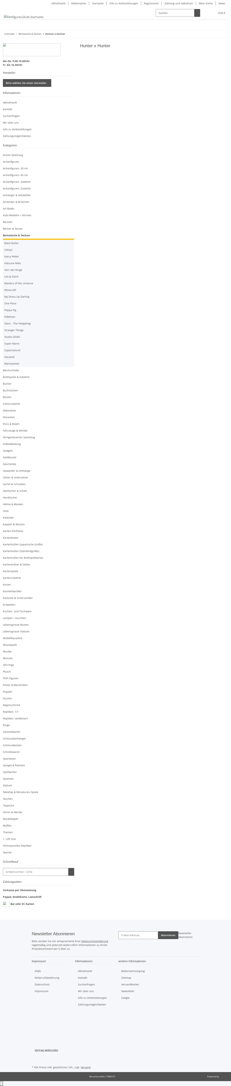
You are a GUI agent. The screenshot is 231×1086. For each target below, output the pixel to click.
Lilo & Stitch (11, 276)
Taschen (8, 798)
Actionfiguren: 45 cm (15, 175)
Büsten (7, 397)
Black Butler (11, 243)
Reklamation (78, 3)
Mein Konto (206, 3)
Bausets (7, 222)
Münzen (8, 658)
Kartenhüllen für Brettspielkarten (23, 557)
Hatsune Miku (12, 263)
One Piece (10, 303)
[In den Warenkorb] (71, 872)
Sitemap (126, 977)
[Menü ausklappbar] (7, 10)
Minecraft (10, 290)
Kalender (8, 517)
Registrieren (151, 3)
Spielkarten (10, 772)
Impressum (41, 991)
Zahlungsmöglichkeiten (17, 136)
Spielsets (8, 778)
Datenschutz (42, 984)
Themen (8, 832)
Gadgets (8, 450)
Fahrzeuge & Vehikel (15, 430)
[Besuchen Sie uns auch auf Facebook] (35, 1056)
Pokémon (9, 316)
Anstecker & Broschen (16, 202)
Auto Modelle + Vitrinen (17, 215)
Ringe (6, 725)
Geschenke (9, 464)
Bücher (7, 383)
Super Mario (11, 343)
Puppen (7, 691)
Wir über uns (11, 122)
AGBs (38, 971)
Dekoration (9, 410)
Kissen (7, 584)
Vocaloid (9, 357)
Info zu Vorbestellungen (123, 3)
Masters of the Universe (18, 283)
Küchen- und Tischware (17, 611)
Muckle (7, 651)
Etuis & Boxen (11, 424)
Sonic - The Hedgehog (17, 323)
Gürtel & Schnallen (14, 484)
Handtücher (10, 497)
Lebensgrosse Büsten (16, 624)
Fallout (8, 250)
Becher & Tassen (13, 228)
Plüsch (7, 671)
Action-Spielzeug (13, 155)
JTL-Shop (223, 1076)
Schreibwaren (11, 752)
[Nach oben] (1, 1083)
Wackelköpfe (10, 819)
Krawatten (9, 604)
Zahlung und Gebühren (179, 3)
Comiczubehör (11, 403)
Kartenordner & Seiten (16, 564)
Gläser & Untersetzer (15, 477)
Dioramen (9, 417)
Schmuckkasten (12, 745)
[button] (206, 13)
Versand (86, 1067)
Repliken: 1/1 (11, 711)
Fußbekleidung (12, 444)
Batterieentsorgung (133, 971)
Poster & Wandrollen (15, 685)
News (222, 3)
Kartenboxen (10, 537)
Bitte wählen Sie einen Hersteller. (26, 83)
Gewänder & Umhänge (16, 470)
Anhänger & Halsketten (17, 195)
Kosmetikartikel (12, 591)
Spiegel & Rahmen (14, 765)
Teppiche (8, 805)
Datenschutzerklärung (94, 941)
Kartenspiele (10, 571)
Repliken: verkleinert (15, 718)
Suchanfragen (11, 116)
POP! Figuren (10, 678)
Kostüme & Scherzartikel (17, 598)
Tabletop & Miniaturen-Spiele (20, 792)
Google (125, 998)
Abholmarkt (58, 3)
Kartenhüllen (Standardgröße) (21, 551)
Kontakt (7, 109)
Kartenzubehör (12, 578)
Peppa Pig (10, 310)
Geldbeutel (9, 457)
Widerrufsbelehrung (47, 977)
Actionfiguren (11, 161)
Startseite (98, 3)
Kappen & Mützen (14, 524)
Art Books (8, 208)
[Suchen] (197, 13)
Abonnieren (168, 935)
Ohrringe (8, 665)
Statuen (7, 785)
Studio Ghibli (12, 337)
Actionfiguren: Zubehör (17, 181)
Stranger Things (14, 330)
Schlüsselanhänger (14, 738)
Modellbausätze (12, 638)
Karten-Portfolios (13, 531)
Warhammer (11, 363)
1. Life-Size (9, 839)
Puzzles (7, 698)
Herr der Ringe (13, 270)
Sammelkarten (11, 732)
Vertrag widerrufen (46, 1050)
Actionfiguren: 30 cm (15, 168)
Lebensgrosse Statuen (16, 631)
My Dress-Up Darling (16, 296)
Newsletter (127, 991)
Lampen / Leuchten (14, 618)
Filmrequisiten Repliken (17, 845)
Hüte (6, 511)
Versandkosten (130, 984)
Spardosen (9, 758)
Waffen (7, 825)
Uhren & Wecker (13, 812)
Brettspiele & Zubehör (16, 377)
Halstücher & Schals (15, 491)
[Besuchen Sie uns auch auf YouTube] (35, 1060)
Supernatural (12, 350)
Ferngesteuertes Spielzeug (19, 437)
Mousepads (10, 644)
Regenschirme (11, 705)
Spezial (7, 852)
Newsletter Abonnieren (185, 935)
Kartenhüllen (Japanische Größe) (23, 544)
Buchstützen (10, 390)
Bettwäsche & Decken (16, 235)
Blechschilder (11, 370)
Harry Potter (11, 256)
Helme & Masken (13, 504)
